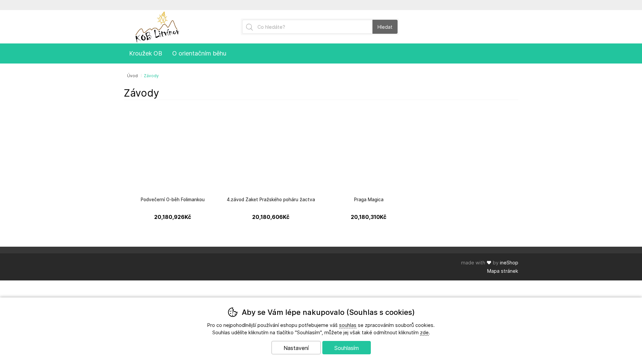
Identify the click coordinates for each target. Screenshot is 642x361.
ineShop (509, 262)
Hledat (385, 27)
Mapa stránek (502, 271)
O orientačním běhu (199, 53)
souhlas (347, 325)
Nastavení (296, 348)
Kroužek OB (145, 53)
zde (424, 332)
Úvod (132, 75)
